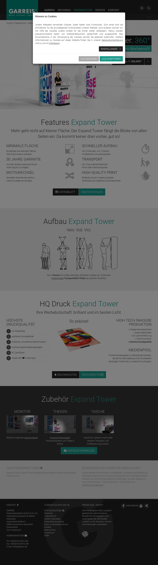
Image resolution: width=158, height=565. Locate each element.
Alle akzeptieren (111, 59)
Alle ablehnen (89, 59)
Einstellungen (109, 49)
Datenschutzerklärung (112, 40)
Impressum (54, 43)
